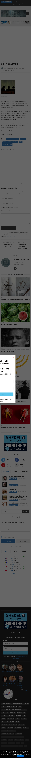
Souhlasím (20, 756)
